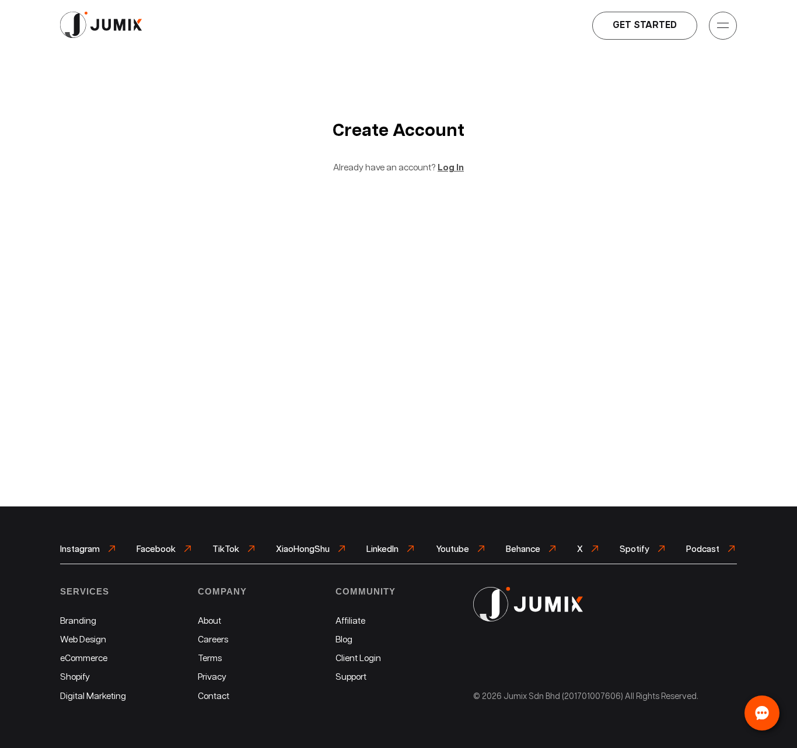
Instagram (81, 549)
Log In (451, 167)
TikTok (226, 549)
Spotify (635, 549)
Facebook (157, 549)
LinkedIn (383, 549)
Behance (524, 549)
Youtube (453, 549)
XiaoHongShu (303, 549)
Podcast (703, 549)
